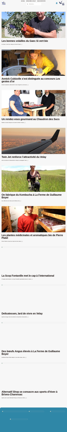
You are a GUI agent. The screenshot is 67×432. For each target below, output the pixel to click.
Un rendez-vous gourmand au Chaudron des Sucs (31, 119)
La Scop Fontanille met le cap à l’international (28, 275)
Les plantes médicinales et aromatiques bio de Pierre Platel (32, 236)
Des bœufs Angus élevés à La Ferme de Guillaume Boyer (31, 352)
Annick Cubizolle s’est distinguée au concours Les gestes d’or (31, 80)
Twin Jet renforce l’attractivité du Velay (24, 156)
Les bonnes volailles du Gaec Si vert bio (25, 40)
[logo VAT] (3, 1)
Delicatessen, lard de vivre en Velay (22, 313)
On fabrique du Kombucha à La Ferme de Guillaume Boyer (32, 196)
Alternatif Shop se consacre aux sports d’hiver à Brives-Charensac (29, 393)
